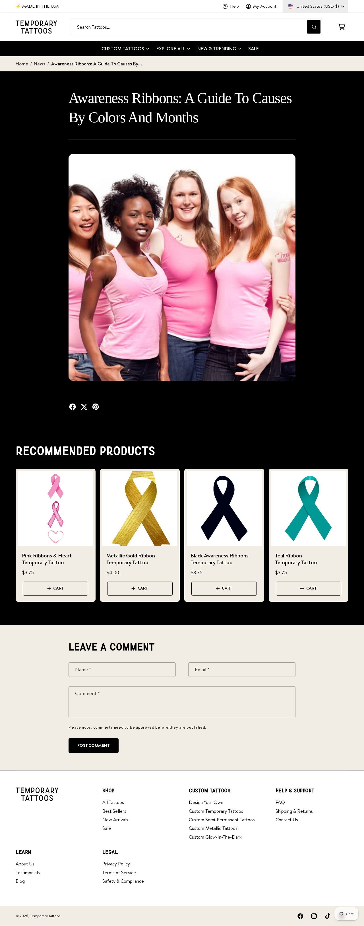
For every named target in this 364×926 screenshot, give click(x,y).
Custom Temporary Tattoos (216, 811)
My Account (264, 6)
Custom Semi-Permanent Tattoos (222, 819)
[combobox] (196, 27)
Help (234, 6)
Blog (20, 881)
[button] (341, 27)
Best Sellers (114, 811)
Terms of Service (119, 872)
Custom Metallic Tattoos (213, 828)
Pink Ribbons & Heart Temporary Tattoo (47, 559)
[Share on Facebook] (72, 407)
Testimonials (28, 872)
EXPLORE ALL (170, 48)
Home (22, 63)
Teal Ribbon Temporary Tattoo (296, 559)
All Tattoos (113, 802)
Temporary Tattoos (45, 915)
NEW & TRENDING (216, 48)
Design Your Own (206, 802)
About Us (25, 863)
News (39, 63)
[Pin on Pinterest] (96, 407)
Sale (106, 828)
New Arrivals (115, 819)
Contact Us (287, 819)
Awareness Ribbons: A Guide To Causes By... (96, 63)
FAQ (280, 802)
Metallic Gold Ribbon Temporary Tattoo (130, 559)
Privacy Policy (116, 863)
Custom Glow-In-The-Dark (215, 837)
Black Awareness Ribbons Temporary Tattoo (220, 559)
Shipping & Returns (294, 811)
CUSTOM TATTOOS (123, 48)
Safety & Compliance (123, 881)
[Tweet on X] (84, 407)
